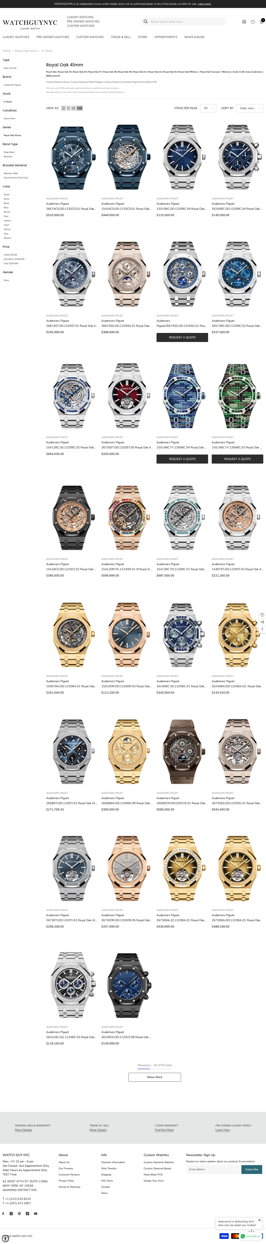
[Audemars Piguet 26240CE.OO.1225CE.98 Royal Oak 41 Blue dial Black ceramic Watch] (127, 984)
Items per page (185, 108)
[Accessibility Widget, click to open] (5, 1238)
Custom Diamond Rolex (57, 82)
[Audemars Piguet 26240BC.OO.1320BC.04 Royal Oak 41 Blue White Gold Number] (237, 156)
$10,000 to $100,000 (14, 259)
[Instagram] (11, 1213)
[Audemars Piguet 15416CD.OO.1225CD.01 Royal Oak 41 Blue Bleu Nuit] (127, 156)
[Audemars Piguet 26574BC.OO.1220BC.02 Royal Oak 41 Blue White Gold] (237, 273)
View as (52, 108)
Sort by (227, 108)
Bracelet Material (15, 165)
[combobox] (187, 21)
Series (7, 127)
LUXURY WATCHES (80, 17)
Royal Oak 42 (155, 71)
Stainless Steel (11, 173)
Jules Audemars (254, 71)
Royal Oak (51, 71)
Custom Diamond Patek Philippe (87, 82)
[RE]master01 (53, 75)
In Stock (8, 101)
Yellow (7, 229)
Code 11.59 (238, 71)
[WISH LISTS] (253, 22)
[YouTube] (35, 1213)
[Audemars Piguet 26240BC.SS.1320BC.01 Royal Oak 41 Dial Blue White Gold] (182, 634)
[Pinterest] (19, 1213)
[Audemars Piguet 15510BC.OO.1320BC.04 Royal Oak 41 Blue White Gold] (182, 156)
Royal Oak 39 (125, 71)
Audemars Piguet (12, 84)
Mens (6, 280)
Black (6, 203)
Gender (8, 272)
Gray (6, 233)
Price (6, 247)
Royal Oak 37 (95, 71)
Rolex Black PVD (148, 82)
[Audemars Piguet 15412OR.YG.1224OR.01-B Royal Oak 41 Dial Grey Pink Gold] (127, 517)
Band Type (10, 144)
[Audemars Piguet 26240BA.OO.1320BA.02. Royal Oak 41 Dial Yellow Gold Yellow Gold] (237, 634)
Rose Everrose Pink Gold (16, 177)
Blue (6, 207)
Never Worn (9, 118)
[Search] (183, 21)
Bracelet (8, 156)
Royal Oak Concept (210, 71)
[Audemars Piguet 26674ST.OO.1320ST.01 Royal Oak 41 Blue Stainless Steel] (72, 273)
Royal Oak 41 (140, 71)
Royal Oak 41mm (26, 51)
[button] (63, 108)
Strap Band (9, 152)
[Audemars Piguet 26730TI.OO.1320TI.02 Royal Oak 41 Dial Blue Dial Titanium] (72, 868)
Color (6, 186)
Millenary (226, 71)
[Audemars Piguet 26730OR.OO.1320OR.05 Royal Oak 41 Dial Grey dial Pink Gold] (127, 868)
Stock (6, 94)
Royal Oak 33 (64, 71)
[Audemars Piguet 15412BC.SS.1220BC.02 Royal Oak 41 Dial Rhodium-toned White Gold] (72, 395)
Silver (6, 198)
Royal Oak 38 (110, 71)
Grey (6, 216)
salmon (7, 220)
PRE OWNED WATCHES (83, 22)
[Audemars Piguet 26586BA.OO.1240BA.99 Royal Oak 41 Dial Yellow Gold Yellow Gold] (127, 751)
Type (6, 60)
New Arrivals (10, 68)
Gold (6, 224)
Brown (7, 211)
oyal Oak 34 (80, 71)
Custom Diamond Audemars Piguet (121, 82)
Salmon (7, 237)
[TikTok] (27, 1213)
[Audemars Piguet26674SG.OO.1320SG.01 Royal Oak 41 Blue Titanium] (182, 273)
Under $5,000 (10, 254)
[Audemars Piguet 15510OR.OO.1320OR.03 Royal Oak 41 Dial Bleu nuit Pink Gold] (127, 634)
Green (7, 194)
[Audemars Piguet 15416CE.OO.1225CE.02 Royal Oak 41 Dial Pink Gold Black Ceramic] (72, 517)
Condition (10, 110)
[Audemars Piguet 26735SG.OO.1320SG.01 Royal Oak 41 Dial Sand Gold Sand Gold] (237, 751)
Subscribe (251, 1169)
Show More (154, 1077)
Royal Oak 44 (170, 71)
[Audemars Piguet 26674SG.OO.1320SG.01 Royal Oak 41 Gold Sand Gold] (127, 273)
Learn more (204, 4)
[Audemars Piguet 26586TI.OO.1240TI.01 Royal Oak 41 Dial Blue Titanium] (72, 751)
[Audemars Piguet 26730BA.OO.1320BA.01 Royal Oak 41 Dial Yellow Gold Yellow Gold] (237, 868)
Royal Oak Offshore (188, 71)
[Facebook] (3, 1213)
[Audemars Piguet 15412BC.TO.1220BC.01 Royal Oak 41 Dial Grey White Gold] (182, 517)
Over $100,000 (11, 263)
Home (7, 51)
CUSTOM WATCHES (80, 26)
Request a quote (182, 337)
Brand (7, 77)
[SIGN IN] (244, 22)
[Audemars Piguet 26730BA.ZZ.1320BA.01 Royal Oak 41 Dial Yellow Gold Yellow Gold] (182, 868)
